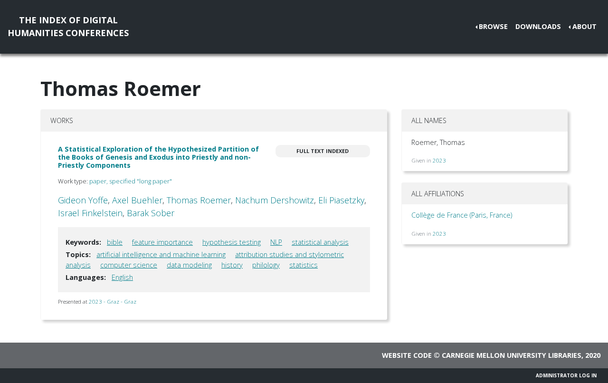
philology (266, 264)
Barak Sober (150, 213)
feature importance (162, 242)
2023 (439, 160)
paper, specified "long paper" (130, 181)
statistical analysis (320, 242)
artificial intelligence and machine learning (161, 254)
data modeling (189, 264)
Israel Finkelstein (90, 213)
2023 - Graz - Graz (112, 301)
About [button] (584, 26)
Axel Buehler (137, 200)
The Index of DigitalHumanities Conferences (68, 26)
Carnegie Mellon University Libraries (511, 355)
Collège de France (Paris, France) (461, 215)
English (122, 277)
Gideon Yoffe (83, 200)
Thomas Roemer (199, 200)
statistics (303, 264)
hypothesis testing (231, 242)
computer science (128, 264)
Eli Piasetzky (341, 200)
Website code (407, 355)
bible (115, 242)
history (232, 264)
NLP (276, 242)
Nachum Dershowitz (274, 200)
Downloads (538, 26)
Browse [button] (493, 26)
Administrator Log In (566, 375)
